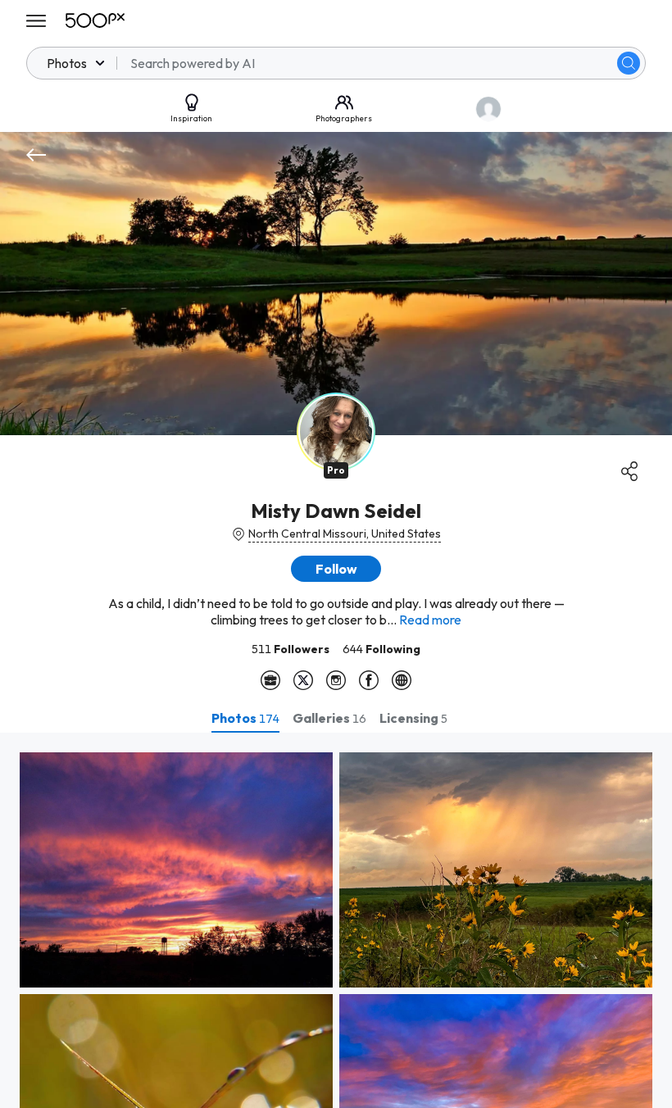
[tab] (245, 718)
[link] (176, 870)
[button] (628, 63)
